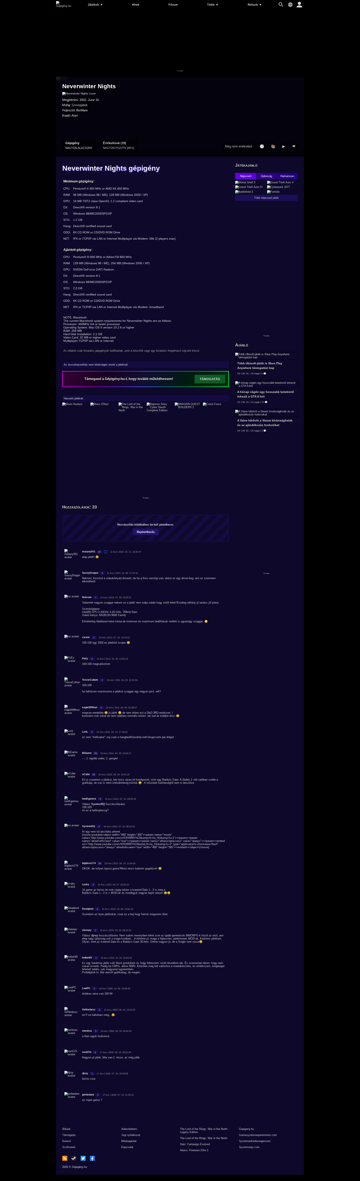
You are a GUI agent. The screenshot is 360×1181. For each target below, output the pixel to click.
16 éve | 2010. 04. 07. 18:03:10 (113, 884)
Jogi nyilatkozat (130, 1135)
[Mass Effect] (103, 407)
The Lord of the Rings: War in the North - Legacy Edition (204, 1130)
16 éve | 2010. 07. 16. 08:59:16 (119, 826)
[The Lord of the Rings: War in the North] (132, 407)
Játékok (95, 4)
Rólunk (255, 4)
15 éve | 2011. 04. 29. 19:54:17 (115, 753)
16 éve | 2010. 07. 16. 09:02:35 (120, 799)
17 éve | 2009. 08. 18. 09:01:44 (115, 1052)
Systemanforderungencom (255, 1141)
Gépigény (78, 145)
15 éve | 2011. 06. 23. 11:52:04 (122, 680)
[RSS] (64, 1158)
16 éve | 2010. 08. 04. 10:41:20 (114, 774)
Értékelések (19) (118, 145)
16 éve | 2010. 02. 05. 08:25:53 (115, 930)
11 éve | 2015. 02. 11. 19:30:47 (125, 552)
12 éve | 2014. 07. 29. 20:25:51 (115, 597)
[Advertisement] (180, 43)
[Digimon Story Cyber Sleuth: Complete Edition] (160, 407)
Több (213, 4)
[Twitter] (83, 1158)
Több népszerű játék (266, 197)
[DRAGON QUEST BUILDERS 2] (188, 407)
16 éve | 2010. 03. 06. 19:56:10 (117, 909)
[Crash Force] (216, 407)
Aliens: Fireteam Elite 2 (194, 1150)
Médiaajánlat (128, 1141)
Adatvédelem (129, 1129)
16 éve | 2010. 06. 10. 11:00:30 (119, 863)
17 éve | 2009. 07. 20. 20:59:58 (112, 1073)
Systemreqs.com (249, 1147)
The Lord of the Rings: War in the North (203, 1138)
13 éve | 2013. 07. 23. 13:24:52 (114, 637)
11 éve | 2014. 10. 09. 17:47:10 (122, 573)
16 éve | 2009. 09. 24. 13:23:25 (119, 1010)
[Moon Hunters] (75, 407)
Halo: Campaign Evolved (195, 1144)
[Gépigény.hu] (63, 6)
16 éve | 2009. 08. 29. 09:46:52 (116, 1031)
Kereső (66, 1141)
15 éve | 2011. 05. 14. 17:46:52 (112, 732)
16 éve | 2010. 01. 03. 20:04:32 (116, 958)
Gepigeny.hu (246, 1129)
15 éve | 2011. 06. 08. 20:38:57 (121, 707)
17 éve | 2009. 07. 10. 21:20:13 (118, 1095)
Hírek (135, 4)
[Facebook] (92, 1158)
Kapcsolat (127, 1147)
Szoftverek (68, 1147)
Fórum (173, 4)
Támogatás (69, 1135)
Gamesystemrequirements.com (258, 1135)
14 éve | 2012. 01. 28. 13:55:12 (112, 659)
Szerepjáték (79, 105)
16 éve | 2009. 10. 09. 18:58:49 (114, 988)
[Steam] (73, 1158)
